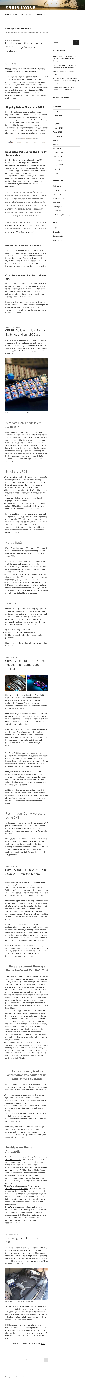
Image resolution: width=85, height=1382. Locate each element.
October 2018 (58, 136)
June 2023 (56, 120)
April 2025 (56, 111)
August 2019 (57, 132)
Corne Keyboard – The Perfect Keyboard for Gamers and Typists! (25, 664)
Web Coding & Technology (62, 215)
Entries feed (57, 232)
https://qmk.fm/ (23, 630)
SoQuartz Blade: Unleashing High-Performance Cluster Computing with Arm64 (66, 80)
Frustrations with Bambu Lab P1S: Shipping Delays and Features (24, 47)
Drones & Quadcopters (61, 190)
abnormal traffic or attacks (20, 232)
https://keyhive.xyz (27, 632)
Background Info (27, 14)
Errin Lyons (20, 7)
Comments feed (58, 236)
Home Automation (59, 198)
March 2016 (57, 161)
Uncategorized (58, 207)
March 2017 (57, 144)
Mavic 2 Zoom (11, 1250)
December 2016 (59, 152)
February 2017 (58, 148)
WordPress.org (58, 240)
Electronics (57, 194)
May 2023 (56, 124)
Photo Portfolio (11, 14)
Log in (55, 228)
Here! (43, 1343)
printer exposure (21, 225)
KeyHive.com (10, 795)
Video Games (57, 211)
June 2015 (56, 169)
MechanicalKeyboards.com (31, 795)
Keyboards (56, 203)
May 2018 (56, 140)
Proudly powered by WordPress (16, 1377)
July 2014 (56, 173)
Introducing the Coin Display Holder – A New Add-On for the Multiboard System (66, 58)
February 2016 (58, 165)
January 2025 (58, 116)
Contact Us (41, 14)
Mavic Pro (34, 1248)
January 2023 (58, 128)
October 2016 (58, 157)
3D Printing (57, 186)
